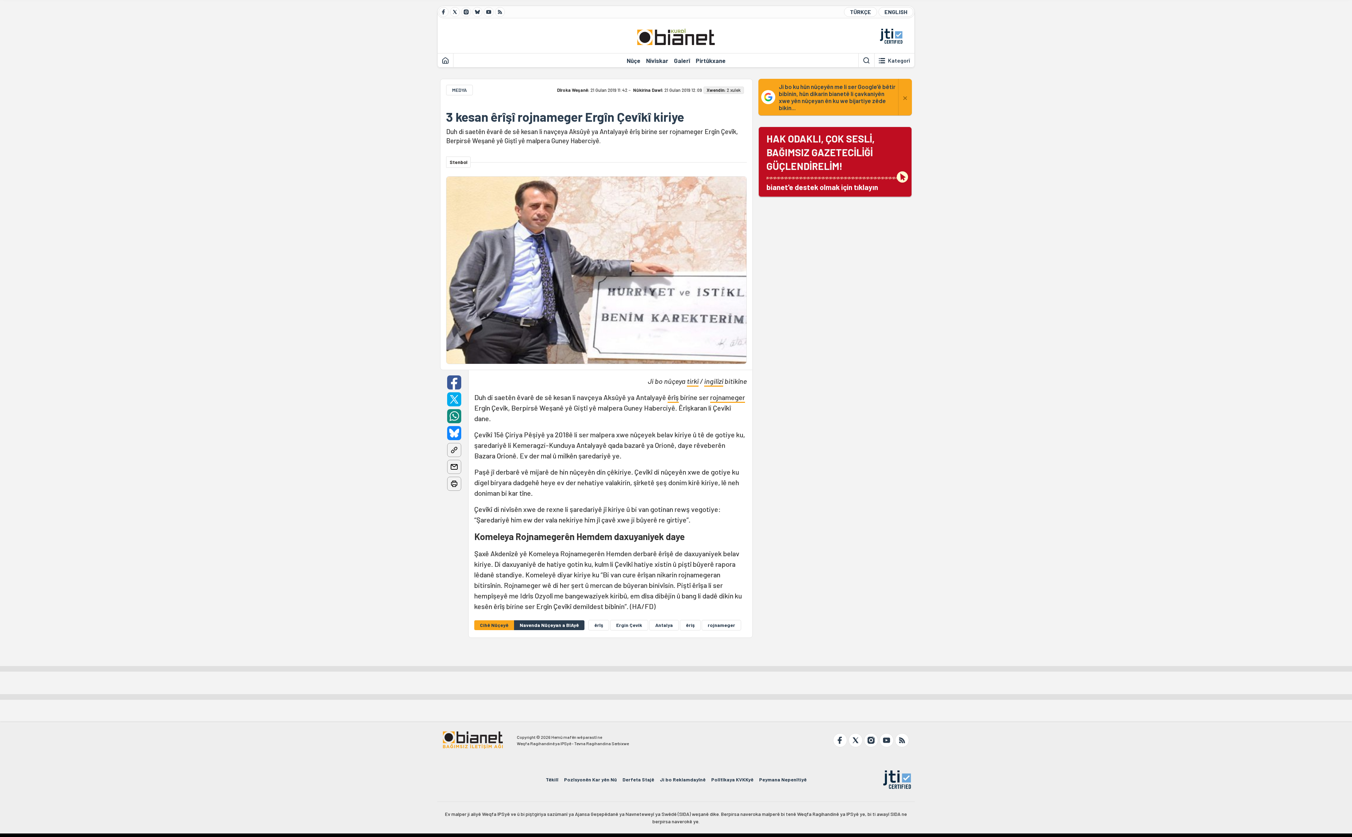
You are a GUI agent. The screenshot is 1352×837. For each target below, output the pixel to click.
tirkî (693, 381)
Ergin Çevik (629, 625)
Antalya (664, 625)
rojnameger (727, 397)
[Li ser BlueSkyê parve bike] (454, 433)
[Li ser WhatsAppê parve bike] (454, 416)
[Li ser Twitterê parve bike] (454, 399)
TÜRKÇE (860, 11)
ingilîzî (713, 381)
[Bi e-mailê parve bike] (454, 467)
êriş (690, 625)
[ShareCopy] (454, 450)
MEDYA (459, 90)
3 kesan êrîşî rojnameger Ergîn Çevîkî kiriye (565, 116)
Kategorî (899, 60)
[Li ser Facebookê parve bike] (454, 382)
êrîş (673, 397)
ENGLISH (895, 11)
